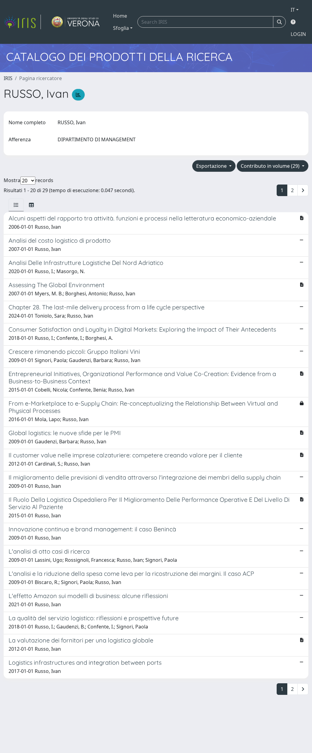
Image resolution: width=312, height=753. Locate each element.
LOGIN (298, 34)
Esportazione (212, 166)
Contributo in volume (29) (271, 166)
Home (120, 15)
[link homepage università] (76, 22)
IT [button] (293, 9)
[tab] (16, 205)
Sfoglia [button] (121, 28)
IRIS (8, 78)
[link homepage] (22, 22)
